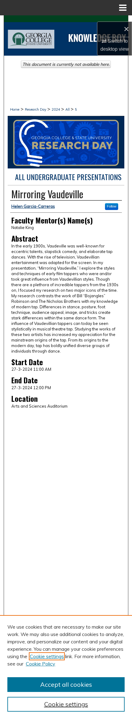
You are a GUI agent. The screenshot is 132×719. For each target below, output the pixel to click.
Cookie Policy (40, 664)
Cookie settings (47, 656)
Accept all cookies (66, 684)
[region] (66, 667)
